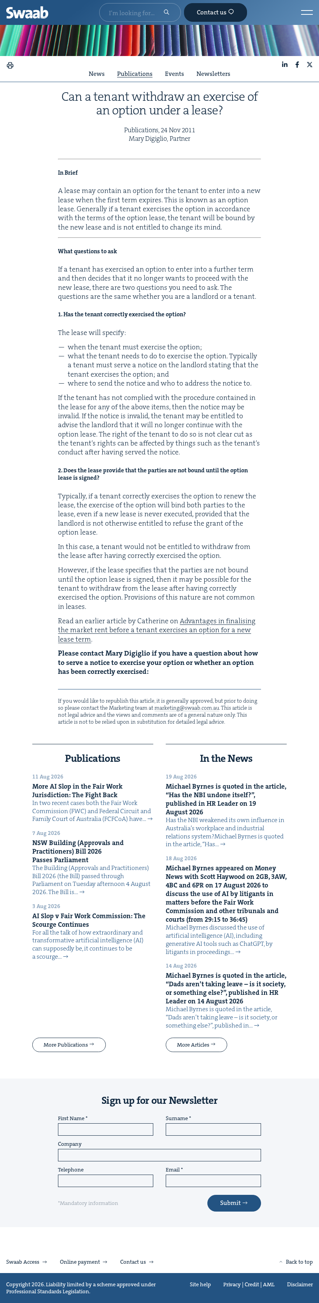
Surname (177, 1118)
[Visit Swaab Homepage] (27, 12)
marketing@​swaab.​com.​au (186, 707)
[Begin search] (166, 13)
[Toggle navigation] (307, 12)
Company (70, 1144)
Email (173, 1170)
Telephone (71, 1170)
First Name (71, 1118)
